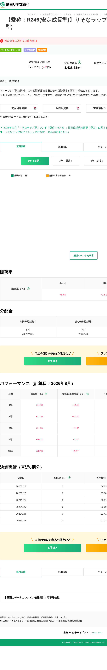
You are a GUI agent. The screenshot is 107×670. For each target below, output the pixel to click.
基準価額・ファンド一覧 (87, 14)
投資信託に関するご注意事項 (20, 40)
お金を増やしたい (50, 14)
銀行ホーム (32, 14)
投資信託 (67, 14)
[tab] (21, 572)
